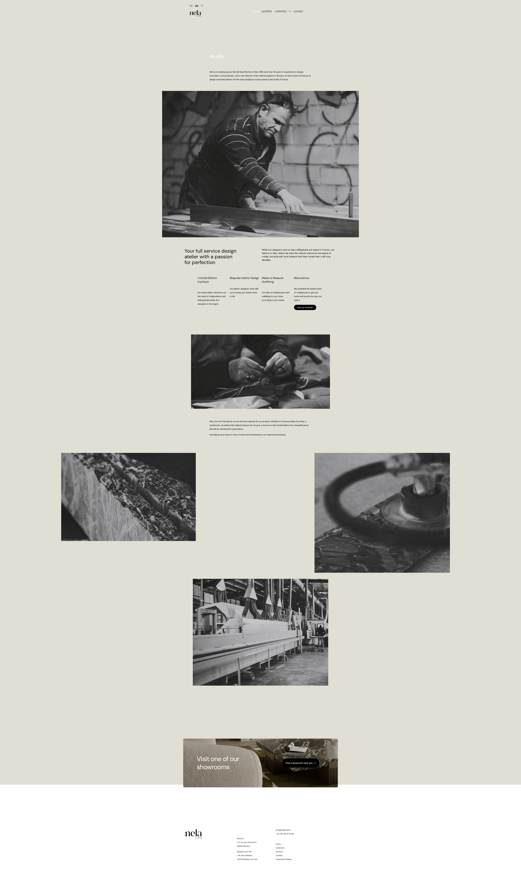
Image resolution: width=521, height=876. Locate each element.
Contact (279, 855)
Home (278, 844)
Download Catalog (284, 859)
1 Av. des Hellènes (244, 855)
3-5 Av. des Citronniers (247, 842)
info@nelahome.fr (283, 830)
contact (298, 11)
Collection (280, 848)
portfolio (267, 11)
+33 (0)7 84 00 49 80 (285, 834)
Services (279, 852)
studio (255, 11)
